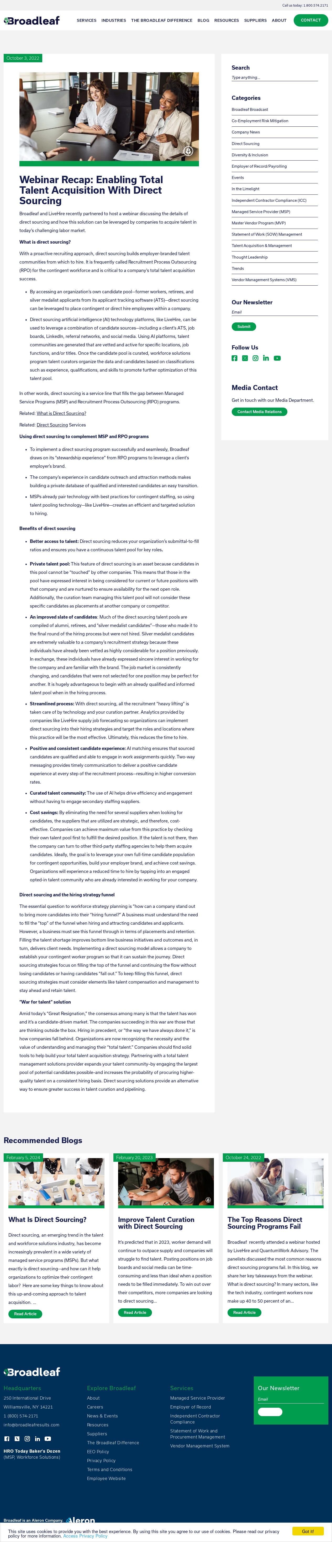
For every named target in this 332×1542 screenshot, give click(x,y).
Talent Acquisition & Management (262, 245)
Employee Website (106, 1478)
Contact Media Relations (260, 411)
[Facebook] (235, 356)
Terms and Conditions (110, 1469)
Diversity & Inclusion (250, 155)
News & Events (102, 1416)
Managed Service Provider (197, 1398)
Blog (203, 20)
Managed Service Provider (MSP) (261, 211)
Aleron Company (47, 1520)
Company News (246, 132)
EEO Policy (98, 1451)
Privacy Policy (101, 1460)
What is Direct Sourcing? (61, 413)
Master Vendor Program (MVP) (259, 223)
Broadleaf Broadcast (250, 109)
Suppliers (255, 20)
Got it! (308, 1531)
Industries (114, 20)
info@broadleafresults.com (32, 1424)
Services (86, 20)
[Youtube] (277, 356)
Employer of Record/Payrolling (259, 166)
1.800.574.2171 (315, 5)
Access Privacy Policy (85, 1535)
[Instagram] (256, 356)
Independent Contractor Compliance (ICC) (269, 200)
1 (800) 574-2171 (21, 1416)
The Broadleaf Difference (161, 20)
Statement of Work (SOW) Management (267, 234)
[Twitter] (245, 356)
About (279, 20)
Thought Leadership (250, 257)
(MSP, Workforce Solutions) (32, 1454)
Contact (311, 20)
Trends (238, 268)
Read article (25, 1314)
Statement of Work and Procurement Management (197, 1433)
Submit (244, 326)
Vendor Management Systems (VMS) (264, 279)
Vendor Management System (200, 1445)
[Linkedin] (266, 356)
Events (238, 177)
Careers (95, 1407)
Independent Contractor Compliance (195, 1419)
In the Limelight (245, 189)
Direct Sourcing (52, 424)
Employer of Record (190, 1407)
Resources (226, 20)
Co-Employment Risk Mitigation (260, 121)
